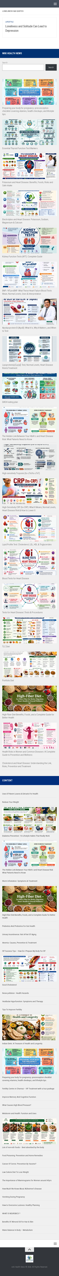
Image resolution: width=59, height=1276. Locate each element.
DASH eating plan (10, 402)
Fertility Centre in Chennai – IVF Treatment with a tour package (28, 1089)
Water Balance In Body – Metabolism (17, 1230)
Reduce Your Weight (10, 802)
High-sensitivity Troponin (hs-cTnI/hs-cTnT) (21, 473)
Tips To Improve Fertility (12, 1009)
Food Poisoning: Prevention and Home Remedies (22, 1155)
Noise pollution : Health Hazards (15, 993)
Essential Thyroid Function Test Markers (20, 148)
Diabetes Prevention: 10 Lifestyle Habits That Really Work (26, 836)
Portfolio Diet (8, 680)
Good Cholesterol (9, 985)
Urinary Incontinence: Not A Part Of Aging (19, 934)
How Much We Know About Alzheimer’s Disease (22, 1189)
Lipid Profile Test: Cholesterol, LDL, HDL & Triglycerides (27, 544)
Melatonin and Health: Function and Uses (19, 1113)
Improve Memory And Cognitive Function (19, 1097)
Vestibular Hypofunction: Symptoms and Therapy (22, 1001)
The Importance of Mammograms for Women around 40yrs (26, 1180)
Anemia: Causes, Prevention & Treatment (19, 943)
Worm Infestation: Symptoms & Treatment (19, 881)
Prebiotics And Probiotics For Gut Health (18, 926)
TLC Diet (6, 646)
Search (5, 62)
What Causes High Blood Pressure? (16, 1105)
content (7, 780)
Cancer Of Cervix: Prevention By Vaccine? (19, 1164)
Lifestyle (9, 22)
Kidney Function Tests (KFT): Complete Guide (22, 256)
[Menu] (55, 4)
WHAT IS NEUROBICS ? (11, 1213)
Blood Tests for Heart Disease (15, 578)
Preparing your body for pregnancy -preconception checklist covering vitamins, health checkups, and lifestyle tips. (28, 111)
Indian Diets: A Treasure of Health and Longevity (22, 1043)
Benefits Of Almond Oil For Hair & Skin (17, 1222)
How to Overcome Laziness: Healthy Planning (21, 1205)
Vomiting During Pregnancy (13, 1197)
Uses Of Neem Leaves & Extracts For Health (20, 794)
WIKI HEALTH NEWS (12, 53)
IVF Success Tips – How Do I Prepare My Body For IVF (24, 951)
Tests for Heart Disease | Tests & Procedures (22, 612)
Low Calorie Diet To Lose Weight (15, 1172)
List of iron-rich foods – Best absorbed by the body (23, 1147)
